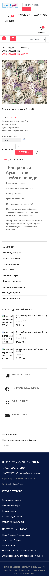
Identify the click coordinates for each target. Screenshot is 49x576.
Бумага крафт (8, 270)
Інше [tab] (22, 160)
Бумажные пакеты (10, 264)
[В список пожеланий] (37, 152)
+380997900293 (40, 15)
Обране (41, 30)
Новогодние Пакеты (11, 298)
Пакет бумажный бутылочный (16, 535)
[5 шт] (11, 141)
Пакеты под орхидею (11, 253)
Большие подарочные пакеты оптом (19, 550)
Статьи (5, 445)
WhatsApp (25, 473)
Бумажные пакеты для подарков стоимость (23, 556)
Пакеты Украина (9, 434)
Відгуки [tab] (14, 160)
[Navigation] (13, 38)
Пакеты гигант (9, 545)
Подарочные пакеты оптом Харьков (19, 440)
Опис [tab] (5, 160)
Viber (22, 468)
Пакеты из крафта (10, 275)
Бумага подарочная (11, 258)
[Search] (26, 9)
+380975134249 (23, 15)
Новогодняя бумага (11, 293)
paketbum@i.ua (15, 484)
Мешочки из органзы (11, 281)
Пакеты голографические (13, 287)
